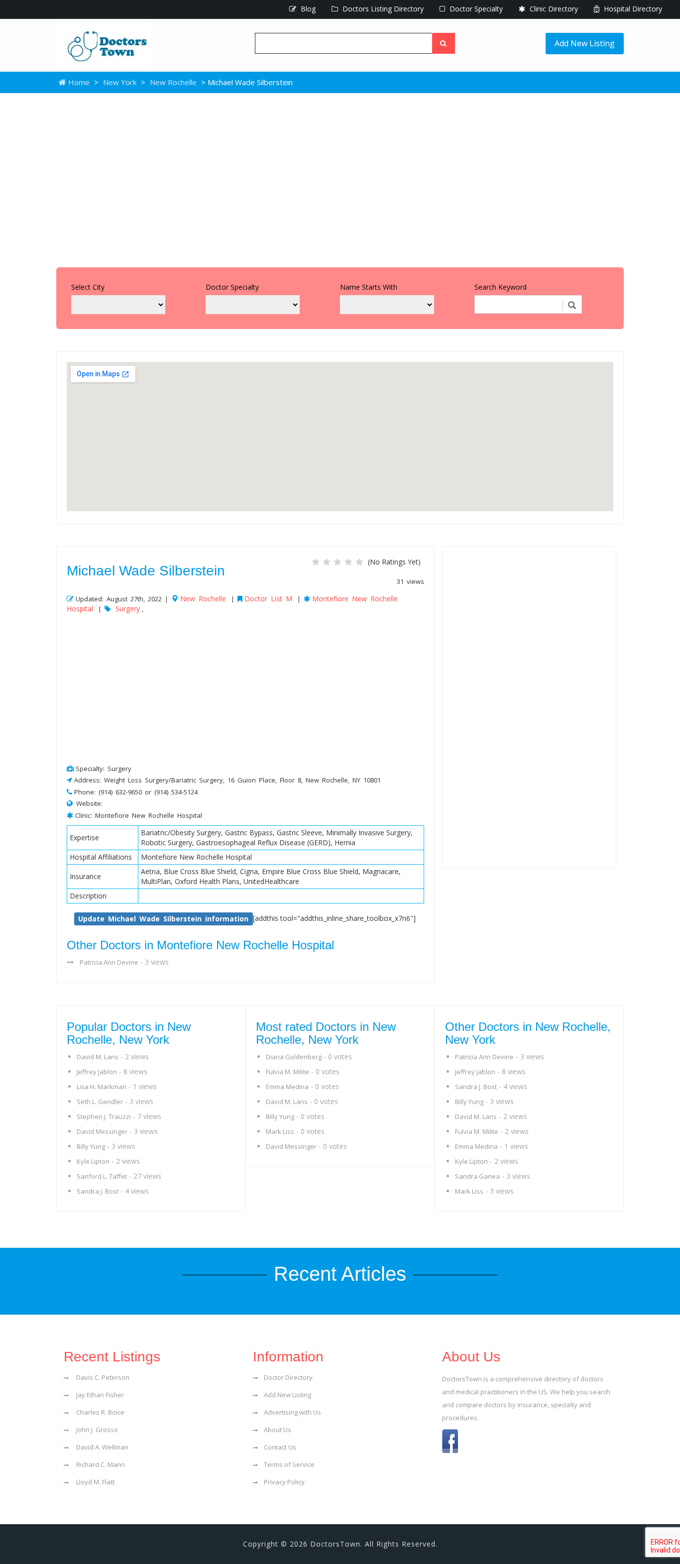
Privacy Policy (284, 1481)
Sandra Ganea (477, 1176)
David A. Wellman (101, 1447)
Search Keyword (500, 287)
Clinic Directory (553, 8)
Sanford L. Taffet (102, 1176)
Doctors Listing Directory (382, 8)
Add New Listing (585, 43)
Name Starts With (368, 287)
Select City (88, 287)
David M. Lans (97, 1056)
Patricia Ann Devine (109, 962)
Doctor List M (268, 598)
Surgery (127, 608)
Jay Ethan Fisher (99, 1394)
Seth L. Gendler (100, 1101)
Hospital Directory (632, 8)
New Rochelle (173, 82)
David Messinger (102, 1131)
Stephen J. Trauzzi (104, 1116)
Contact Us (280, 1447)
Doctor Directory (288, 1377)
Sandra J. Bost (97, 1191)
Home (78, 82)
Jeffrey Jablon (97, 1071)
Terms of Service (289, 1464)
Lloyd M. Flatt (94, 1481)
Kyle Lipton (93, 1161)
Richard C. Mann (100, 1464)
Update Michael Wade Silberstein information (163, 918)
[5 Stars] (359, 562)
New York (119, 82)
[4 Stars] (348, 562)
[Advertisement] (340, 177)
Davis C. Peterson (102, 1377)
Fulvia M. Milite (287, 1071)
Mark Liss (280, 1131)
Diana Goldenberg (294, 1056)
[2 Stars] (327, 562)
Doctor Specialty (475, 8)
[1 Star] (316, 562)
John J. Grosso (96, 1429)
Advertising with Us (292, 1412)
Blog (307, 8)
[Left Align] (443, 43)
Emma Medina (287, 1086)
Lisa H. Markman (101, 1086)
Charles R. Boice (99, 1412)
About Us (277, 1429)
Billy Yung (91, 1146)
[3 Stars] (337, 562)
